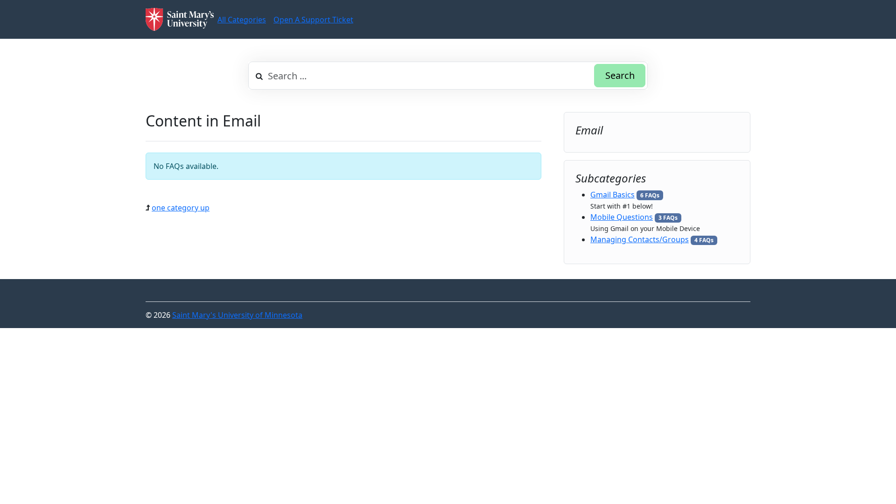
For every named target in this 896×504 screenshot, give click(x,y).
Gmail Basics (612, 194)
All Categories (241, 19)
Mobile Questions (621, 217)
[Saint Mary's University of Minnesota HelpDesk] (180, 19)
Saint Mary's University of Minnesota (237, 315)
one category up (181, 208)
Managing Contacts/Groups (639, 239)
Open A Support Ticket (313, 19)
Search (620, 75)
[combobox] (448, 76)
